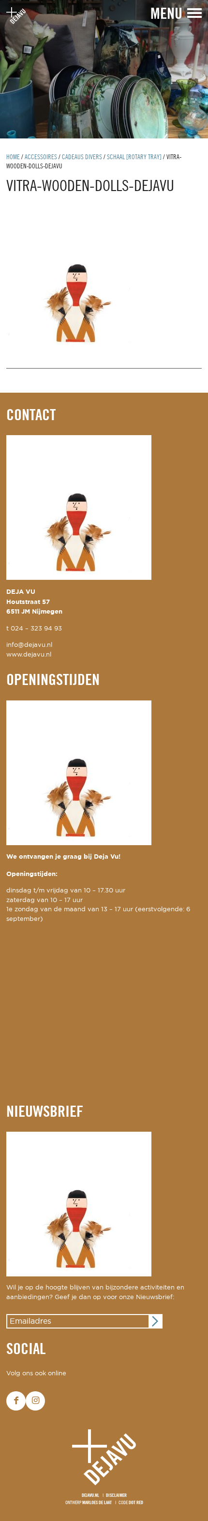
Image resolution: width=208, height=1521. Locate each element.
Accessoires (41, 157)
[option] (104, 69)
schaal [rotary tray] (134, 157)
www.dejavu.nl (28, 655)
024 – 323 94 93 (36, 629)
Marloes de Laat (97, 1503)
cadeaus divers (82, 157)
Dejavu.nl (90, 1496)
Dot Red (136, 1503)
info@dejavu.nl (29, 645)
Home (13, 157)
